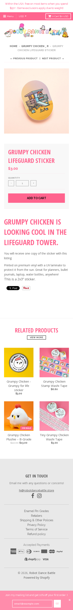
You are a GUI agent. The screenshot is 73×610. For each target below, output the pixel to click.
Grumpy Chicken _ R (34, 46)
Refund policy (36, 534)
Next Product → (53, 58)
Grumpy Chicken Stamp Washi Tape (54, 383)
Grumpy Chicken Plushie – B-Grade (18, 437)
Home (13, 46)
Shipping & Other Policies (36, 520)
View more (36, 337)
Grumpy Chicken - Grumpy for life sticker (19, 385)
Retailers (36, 515)
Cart (60, 16)
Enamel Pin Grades (36, 511)
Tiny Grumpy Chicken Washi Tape (54, 437)
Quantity (14, 178)
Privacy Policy (36, 525)
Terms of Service (36, 529)
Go (57, 603)
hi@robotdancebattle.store (36, 490)
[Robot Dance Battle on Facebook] (32, 496)
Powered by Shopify (37, 577)
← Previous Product (24, 58)
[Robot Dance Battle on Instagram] (39, 496)
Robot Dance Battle (42, 573)
